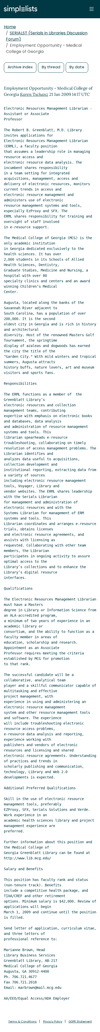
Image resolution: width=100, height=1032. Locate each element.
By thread (51, 67)
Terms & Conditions (22, 1021)
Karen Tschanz (34, 94)
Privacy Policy (52, 1021)
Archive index (20, 67)
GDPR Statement (80, 1021)
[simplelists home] (19, 9)
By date (76, 67)
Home (10, 27)
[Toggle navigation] (91, 9)
